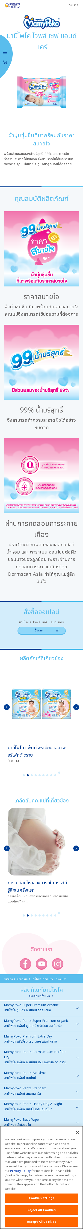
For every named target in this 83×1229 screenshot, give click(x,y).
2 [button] (28, 775)
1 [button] (24, 775)
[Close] (77, 1132)
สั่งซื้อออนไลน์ (5, 62)
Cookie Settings (41, 1198)
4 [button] (35, 775)
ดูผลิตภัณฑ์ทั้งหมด (39, 995)
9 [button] (55, 775)
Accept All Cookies (41, 1222)
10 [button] (59, 773)
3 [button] (32, 775)
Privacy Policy (20, 1171)
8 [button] (51, 775)
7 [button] (47, 775)
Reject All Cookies (41, 1210)
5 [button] (39, 775)
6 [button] (43, 775)
